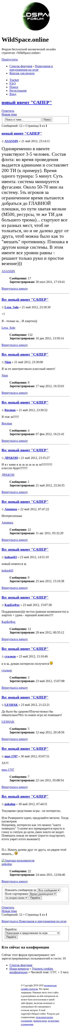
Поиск (13, 87)
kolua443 (11, 557)
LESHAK (11, 704)
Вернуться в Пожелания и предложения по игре (34, 921)
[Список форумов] (35, 30)
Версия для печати (22, 73)
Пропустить (10, 59)
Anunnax (11, 509)
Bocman (10, 410)
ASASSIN (11, 141)
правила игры (40, 1020)
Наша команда (19, 968)
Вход (12, 94)
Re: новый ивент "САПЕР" (25, 299)
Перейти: (11, 929)
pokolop (10, 804)
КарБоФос (12, 605)
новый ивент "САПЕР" (27, 102)
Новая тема (9, 114)
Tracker (14, 80)
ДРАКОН (11, 457)
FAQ (12, 83)
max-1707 (11, 756)
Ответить (8, 110)
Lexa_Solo (12, 307)
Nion (8, 362)
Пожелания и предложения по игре (31, 67)
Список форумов (20, 66)
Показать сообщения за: (21, 890)
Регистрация (17, 90)
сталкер (10, 656)
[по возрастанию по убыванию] (23, 897)
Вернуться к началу (15, 288)
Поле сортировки (17, 893)
